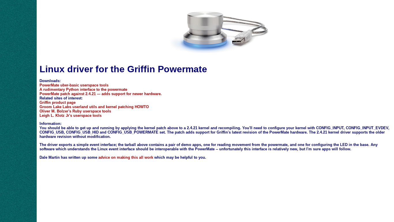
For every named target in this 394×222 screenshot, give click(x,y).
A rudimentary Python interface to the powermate (83, 89)
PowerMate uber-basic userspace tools (74, 85)
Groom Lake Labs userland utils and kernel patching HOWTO (94, 107)
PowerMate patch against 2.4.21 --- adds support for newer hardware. (101, 94)
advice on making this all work (125, 157)
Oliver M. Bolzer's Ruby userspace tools (75, 111)
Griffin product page (58, 102)
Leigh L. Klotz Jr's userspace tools (71, 115)
